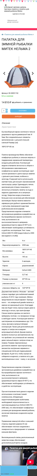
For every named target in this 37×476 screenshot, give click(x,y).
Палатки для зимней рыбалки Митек (19, 35)
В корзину (23, 111)
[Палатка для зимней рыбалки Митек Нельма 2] (18, 73)
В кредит (18, 116)
